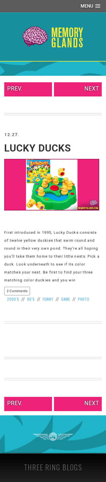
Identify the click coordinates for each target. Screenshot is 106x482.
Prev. (14, 88)
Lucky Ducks (37, 148)
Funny (48, 299)
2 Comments (17, 291)
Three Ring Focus (53, 436)
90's (31, 299)
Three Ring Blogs (53, 467)
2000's (13, 299)
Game (65, 299)
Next (91, 88)
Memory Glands (53, 37)
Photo (83, 299)
